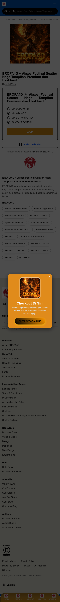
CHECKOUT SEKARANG (30, 321)
